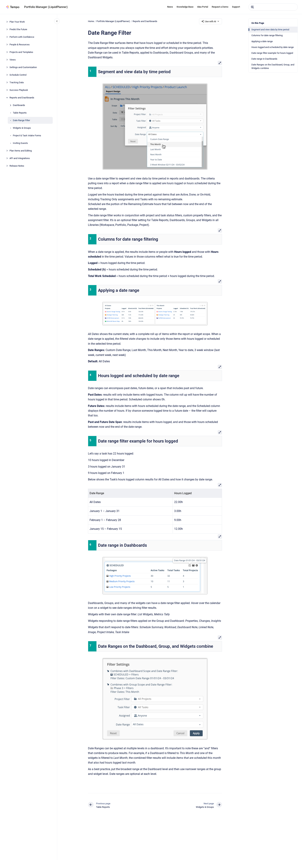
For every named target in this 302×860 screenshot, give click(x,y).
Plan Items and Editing (21, 150)
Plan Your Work (17, 21)
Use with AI (210, 21)
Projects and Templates (21, 52)
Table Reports (20, 112)
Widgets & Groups (22, 128)
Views (13, 59)
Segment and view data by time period (270, 29)
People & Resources (20, 44)
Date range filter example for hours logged (272, 53)
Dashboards (19, 105)
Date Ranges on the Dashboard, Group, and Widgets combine (272, 66)
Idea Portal (202, 6)
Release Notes (17, 165)
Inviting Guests (20, 143)
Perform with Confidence (22, 37)
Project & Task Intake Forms (27, 135)
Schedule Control (18, 75)
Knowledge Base (185, 6)
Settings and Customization (23, 67)
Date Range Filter (21, 120)
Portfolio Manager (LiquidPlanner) (46, 7)
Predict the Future (18, 29)
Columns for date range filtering (267, 35)
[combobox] (273, 7)
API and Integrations (20, 158)
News (170, 6)
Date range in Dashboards (264, 58)
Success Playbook (19, 90)
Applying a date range (262, 41)
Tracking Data (17, 82)
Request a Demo (220, 6)
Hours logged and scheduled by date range (272, 47)
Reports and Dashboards (22, 97)
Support (236, 6)
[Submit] (252, 7)
